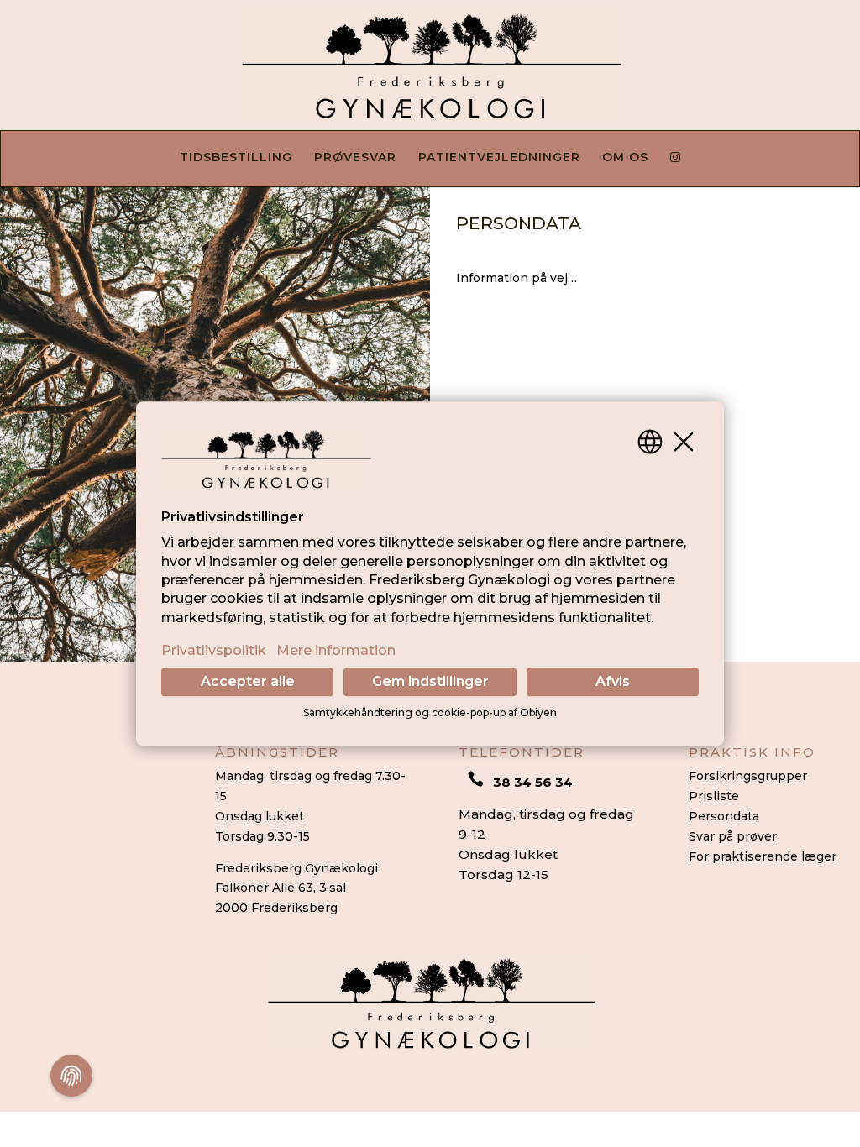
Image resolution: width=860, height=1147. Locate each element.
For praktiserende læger (762, 856)
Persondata (724, 816)
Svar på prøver (733, 836)
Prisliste (714, 796)
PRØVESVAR (355, 158)
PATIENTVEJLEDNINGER (499, 158)
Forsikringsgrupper (748, 775)
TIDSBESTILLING (236, 158)
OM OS (625, 158)
